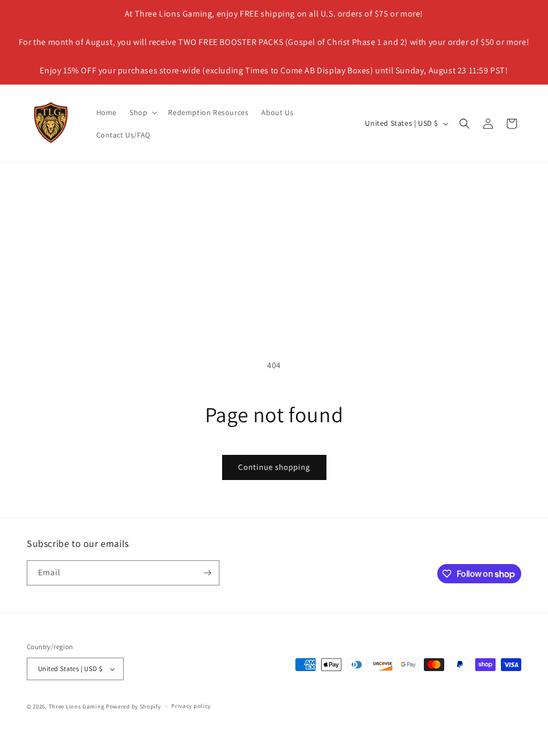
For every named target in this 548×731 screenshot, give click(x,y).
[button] (142, 112)
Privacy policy (191, 706)
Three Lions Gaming (77, 706)
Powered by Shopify (133, 706)
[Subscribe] (207, 572)
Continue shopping (274, 467)
